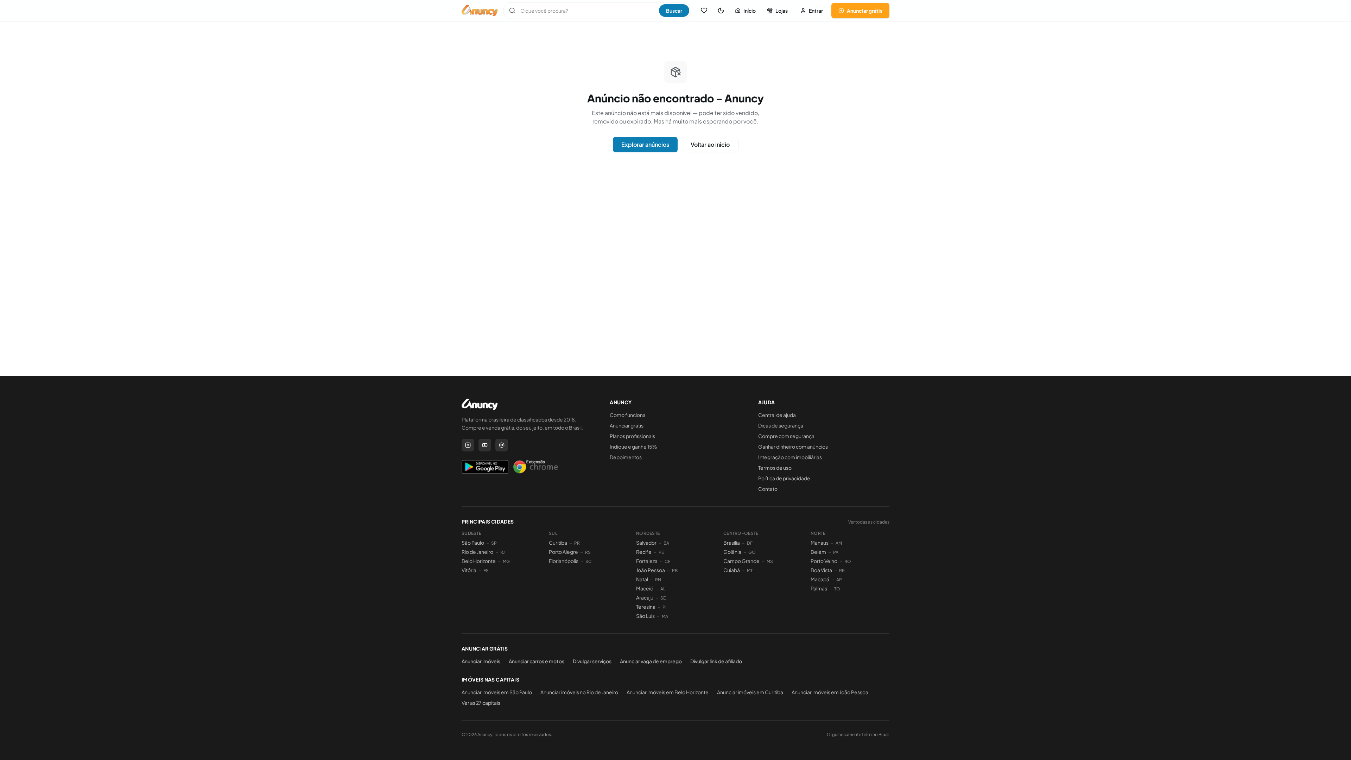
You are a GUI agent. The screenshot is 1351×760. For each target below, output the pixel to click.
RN (658, 579)
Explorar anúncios (645, 144)
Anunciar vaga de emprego (651, 661)
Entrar (816, 10)
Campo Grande (741, 561)
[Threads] (501, 445)
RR (842, 570)
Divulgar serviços (592, 661)
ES (486, 570)
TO (837, 588)
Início (749, 10)
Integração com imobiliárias (790, 457)
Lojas (781, 10)
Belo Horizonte (479, 561)
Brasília (731, 542)
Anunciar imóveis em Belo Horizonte (668, 692)
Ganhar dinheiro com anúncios (793, 446)
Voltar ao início (710, 144)
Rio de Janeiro (477, 552)
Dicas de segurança (780, 425)
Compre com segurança (786, 436)
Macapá (820, 579)
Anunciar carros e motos (536, 661)
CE (667, 561)
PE (661, 552)
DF (750, 543)
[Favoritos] (704, 11)
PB (675, 570)
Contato (768, 489)
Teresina (645, 606)
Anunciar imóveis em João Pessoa (830, 692)
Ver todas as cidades (868, 522)
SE (663, 598)
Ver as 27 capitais (481, 702)
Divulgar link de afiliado (716, 661)
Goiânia (732, 552)
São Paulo (473, 542)
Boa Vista (821, 570)
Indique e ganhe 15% (633, 446)
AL (662, 588)
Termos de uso (775, 467)
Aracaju (644, 597)
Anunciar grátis (864, 10)
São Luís (645, 616)
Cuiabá (731, 570)
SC (588, 561)
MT (750, 570)
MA (665, 616)
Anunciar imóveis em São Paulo (497, 692)
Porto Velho (824, 561)
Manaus (820, 542)
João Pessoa (650, 570)
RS (588, 552)
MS (770, 561)
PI (664, 607)
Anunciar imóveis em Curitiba (750, 692)
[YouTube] (484, 445)
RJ (502, 552)
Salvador (646, 542)
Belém (818, 552)
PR (577, 543)
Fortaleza (647, 561)
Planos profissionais (632, 436)
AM (839, 543)
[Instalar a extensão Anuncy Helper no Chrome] (535, 467)
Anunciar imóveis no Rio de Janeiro (579, 692)
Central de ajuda (777, 415)
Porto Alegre (563, 552)
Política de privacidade (784, 478)
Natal (642, 579)
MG (506, 561)
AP (839, 579)
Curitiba (558, 542)
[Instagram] (468, 445)
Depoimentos (626, 457)
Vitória (469, 570)
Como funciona (628, 415)
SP (494, 543)
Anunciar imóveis (481, 661)
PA (835, 552)
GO (752, 552)
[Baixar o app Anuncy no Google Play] (485, 467)
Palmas (819, 588)
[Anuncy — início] (479, 10)
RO (847, 561)
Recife (644, 552)
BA (666, 543)
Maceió (644, 588)
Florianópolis (563, 561)
